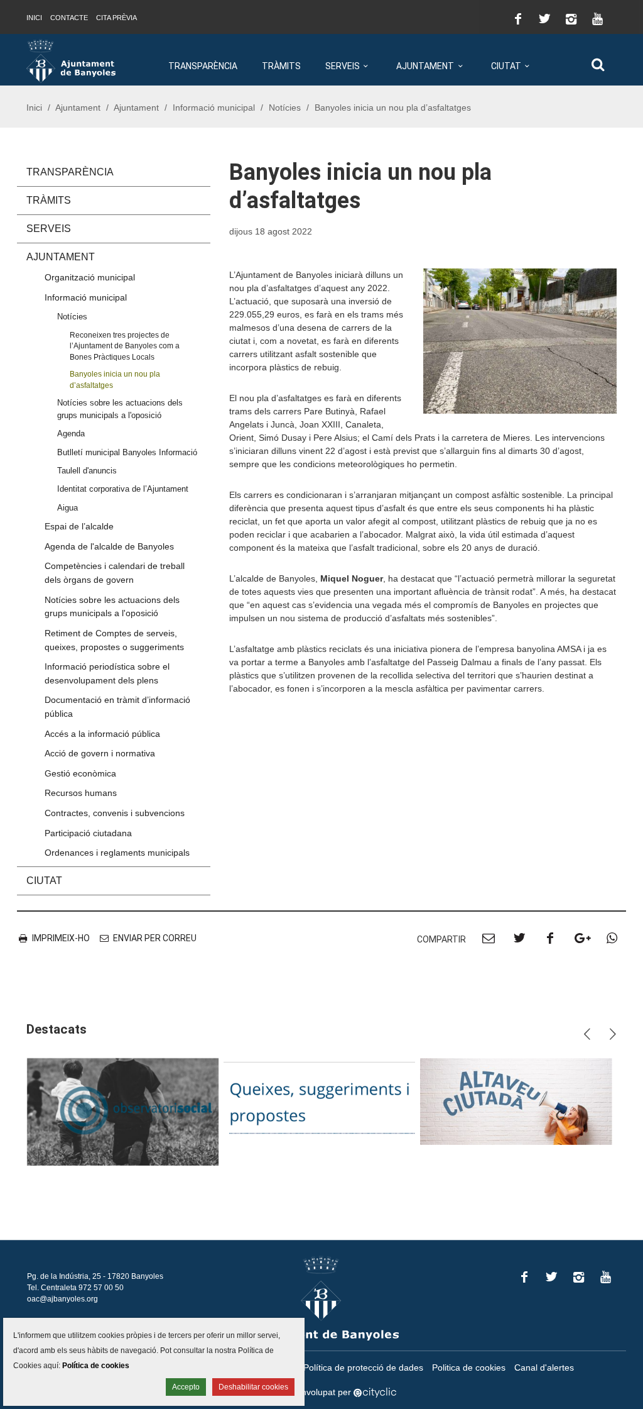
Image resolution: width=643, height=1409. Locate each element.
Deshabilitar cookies (253, 1387)
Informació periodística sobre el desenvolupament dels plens (107, 673)
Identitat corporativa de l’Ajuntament (122, 489)
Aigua (67, 507)
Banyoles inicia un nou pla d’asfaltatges (115, 379)
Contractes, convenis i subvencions (115, 813)
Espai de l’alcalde (79, 526)
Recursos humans (81, 793)
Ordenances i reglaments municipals (117, 853)
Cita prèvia (116, 17)
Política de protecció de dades (363, 1367)
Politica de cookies (468, 1367)
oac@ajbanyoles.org (62, 1299)
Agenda (71, 433)
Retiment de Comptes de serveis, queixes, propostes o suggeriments (114, 640)
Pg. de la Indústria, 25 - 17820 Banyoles (95, 1276)
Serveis (342, 66)
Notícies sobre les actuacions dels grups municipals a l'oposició (120, 408)
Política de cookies (95, 1365)
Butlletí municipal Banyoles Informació (127, 452)
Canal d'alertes (544, 1367)
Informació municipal (214, 107)
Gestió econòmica (80, 773)
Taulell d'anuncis (87, 470)
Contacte (69, 17)
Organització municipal (90, 277)
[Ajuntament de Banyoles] (71, 60)
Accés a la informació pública (102, 734)
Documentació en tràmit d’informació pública (117, 707)
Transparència (202, 66)
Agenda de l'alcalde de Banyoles (109, 546)
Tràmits (281, 66)
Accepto (186, 1387)
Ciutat (506, 66)
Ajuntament (425, 66)
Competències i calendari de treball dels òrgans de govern (115, 573)
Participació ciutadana (88, 833)
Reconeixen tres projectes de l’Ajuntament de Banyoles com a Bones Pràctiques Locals (125, 346)
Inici (34, 17)
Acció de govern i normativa (100, 753)
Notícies (285, 107)
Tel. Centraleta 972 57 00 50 (75, 1287)
